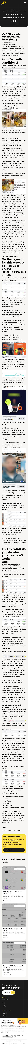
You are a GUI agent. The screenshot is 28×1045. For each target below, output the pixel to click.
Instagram (4, 1015)
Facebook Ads (5, 999)
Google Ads (4, 1003)
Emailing (4, 1006)
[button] (25, 3)
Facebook (4, 1013)
